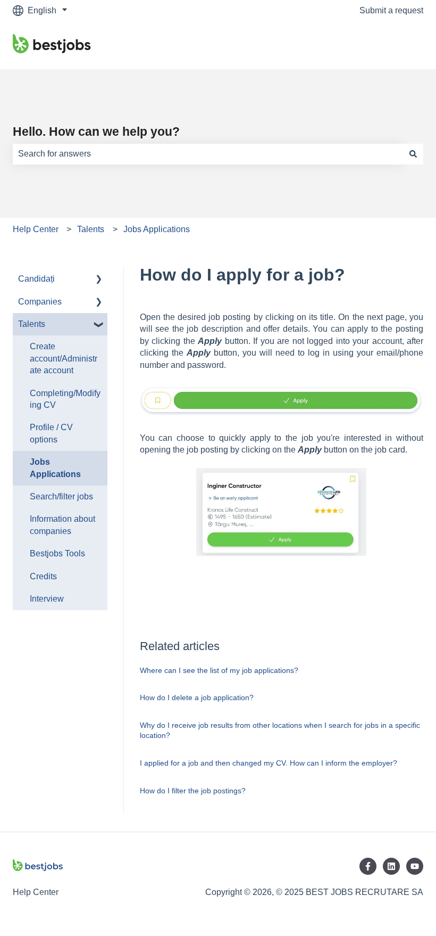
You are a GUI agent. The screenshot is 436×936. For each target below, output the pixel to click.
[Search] (413, 154)
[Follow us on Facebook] (367, 866)
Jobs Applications (156, 229)
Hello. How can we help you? (96, 131)
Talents (90, 229)
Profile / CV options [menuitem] (51, 433)
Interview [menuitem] (47, 598)
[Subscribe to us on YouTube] (414, 866)
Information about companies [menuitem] (62, 524)
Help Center (35, 229)
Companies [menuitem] (40, 301)
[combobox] (208, 154)
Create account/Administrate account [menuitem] (63, 358)
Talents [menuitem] (31, 324)
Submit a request (391, 10)
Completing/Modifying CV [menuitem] (65, 399)
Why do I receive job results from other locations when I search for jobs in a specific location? (280, 730)
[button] (98, 280)
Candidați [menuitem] (36, 278)
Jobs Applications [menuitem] (55, 467)
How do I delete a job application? (197, 697)
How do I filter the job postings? (193, 790)
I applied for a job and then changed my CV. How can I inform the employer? (268, 763)
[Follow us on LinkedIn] (391, 866)
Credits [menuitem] (43, 576)
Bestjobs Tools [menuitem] (57, 553)
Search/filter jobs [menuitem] (61, 496)
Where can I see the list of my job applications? (219, 670)
